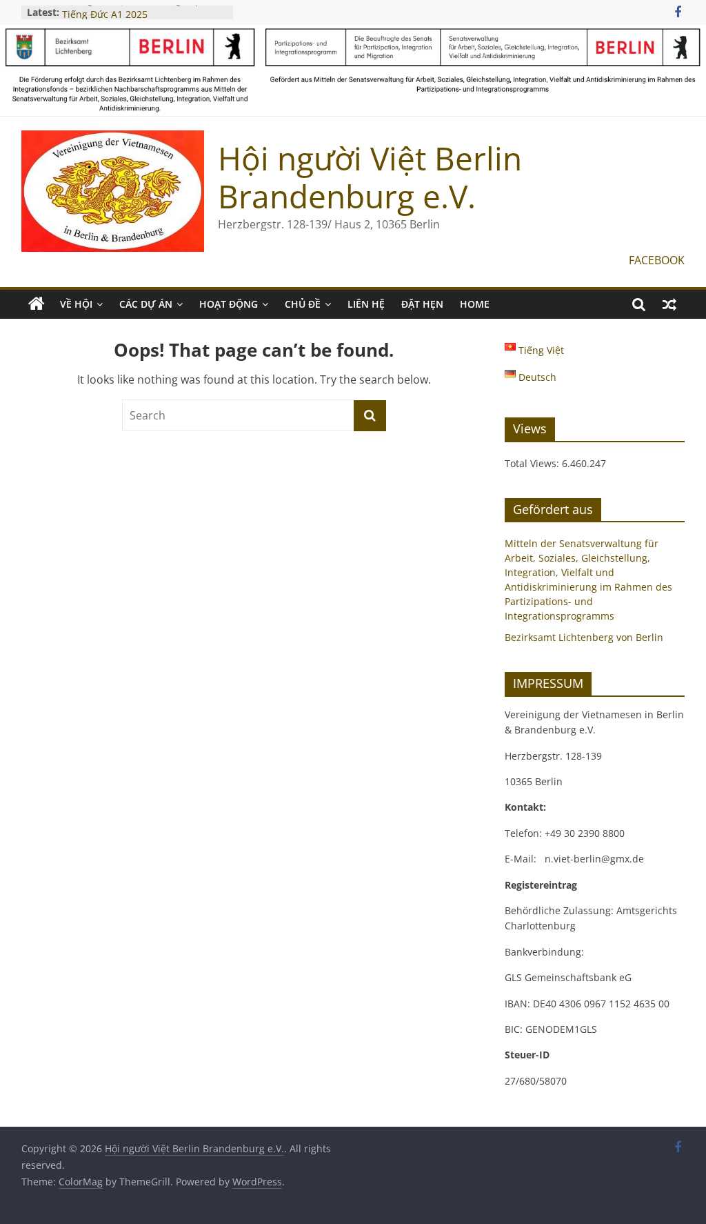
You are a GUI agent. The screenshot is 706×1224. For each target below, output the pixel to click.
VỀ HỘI (76, 303)
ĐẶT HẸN (422, 303)
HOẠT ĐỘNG (228, 303)
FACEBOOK (657, 260)
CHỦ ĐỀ (303, 303)
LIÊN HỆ (366, 303)
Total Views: (533, 463)
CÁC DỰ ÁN (145, 303)
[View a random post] (669, 304)
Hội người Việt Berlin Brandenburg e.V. (370, 177)
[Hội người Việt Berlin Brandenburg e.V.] (36, 304)
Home (475, 303)
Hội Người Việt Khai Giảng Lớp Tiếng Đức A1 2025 (131, 16)
